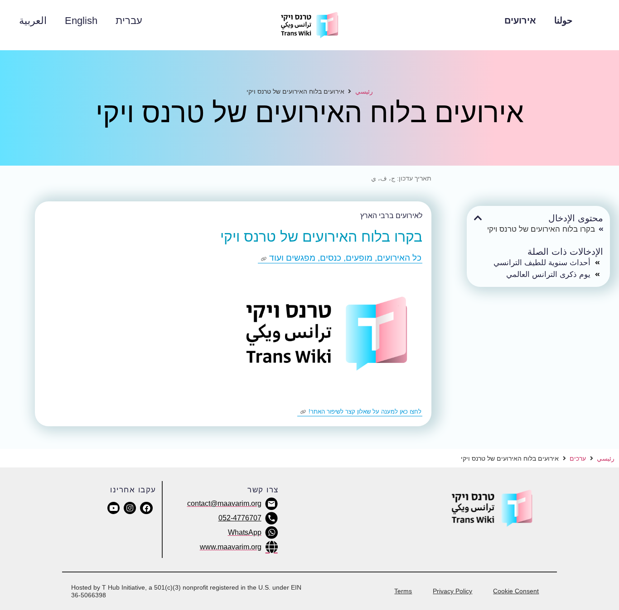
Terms (403, 591)
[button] (478, 218)
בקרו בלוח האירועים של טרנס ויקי (541, 229)
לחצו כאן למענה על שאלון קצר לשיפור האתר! (365, 411)
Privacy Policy (452, 591)
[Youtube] (113, 508)
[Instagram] (130, 508)
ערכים (578, 458)
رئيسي (364, 91)
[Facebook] (146, 508)
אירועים (520, 20)
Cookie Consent (516, 591)
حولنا (563, 20)
